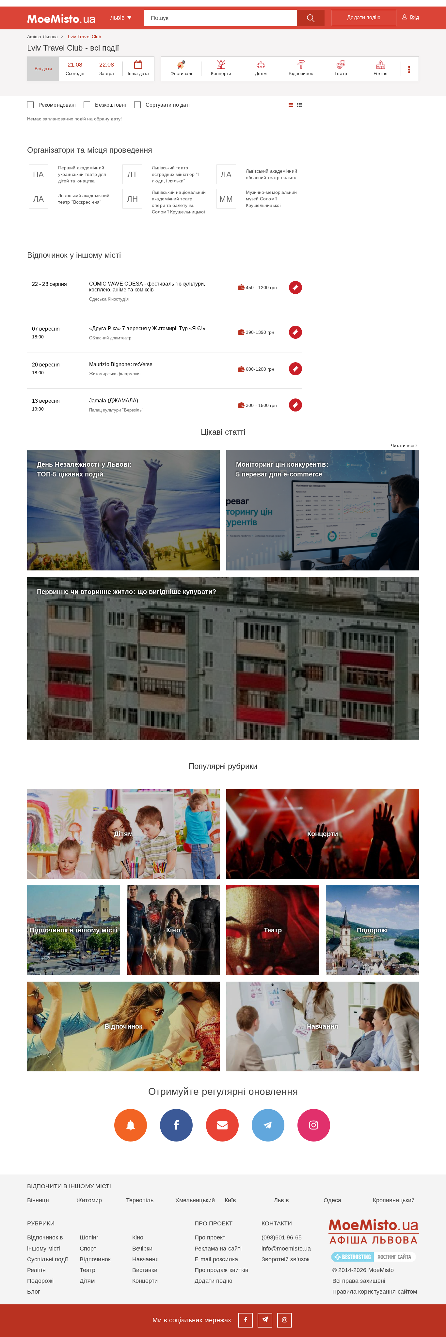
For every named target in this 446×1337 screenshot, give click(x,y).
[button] (410, 69)
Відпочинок (301, 73)
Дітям (261, 73)
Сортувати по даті (168, 105)
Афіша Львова (42, 36)
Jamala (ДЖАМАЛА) (113, 400)
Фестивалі (181, 73)
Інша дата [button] (138, 73)
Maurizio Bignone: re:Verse (121, 364)
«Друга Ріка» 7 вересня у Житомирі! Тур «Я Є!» (147, 328)
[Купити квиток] (295, 287)
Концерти (221, 73)
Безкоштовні (110, 105)
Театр (340, 73)
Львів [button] (118, 17)
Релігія (381, 73)
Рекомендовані (57, 105)
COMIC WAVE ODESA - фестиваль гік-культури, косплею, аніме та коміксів (147, 286)
